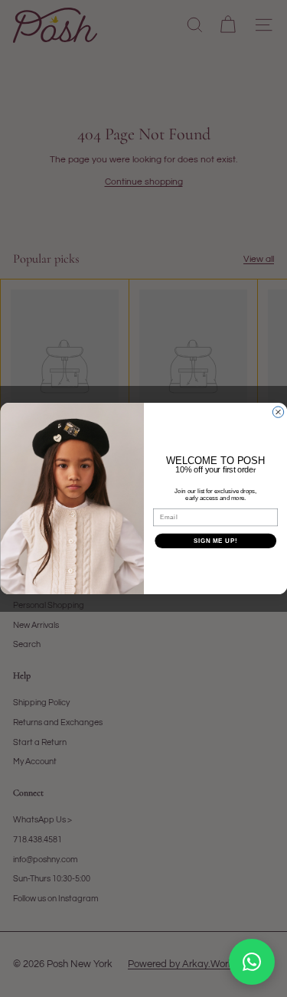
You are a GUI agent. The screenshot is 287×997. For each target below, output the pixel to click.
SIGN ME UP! (215, 541)
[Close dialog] (277, 412)
